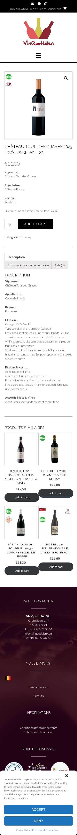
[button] (67, 776)
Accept (38, 809)
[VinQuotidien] (38, 32)
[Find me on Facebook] (39, 3)
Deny (38, 821)
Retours (38, 695)
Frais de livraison (38, 687)
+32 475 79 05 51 (41, 629)
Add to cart (35, 224)
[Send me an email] (32, 3)
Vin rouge (26, 237)
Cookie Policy (23, 830)
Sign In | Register (19, 9)
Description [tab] (16, 257)
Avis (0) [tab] (60, 265)
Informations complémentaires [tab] (28, 265)
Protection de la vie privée (45, 830)
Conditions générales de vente (38, 727)
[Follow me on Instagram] (45, 3)
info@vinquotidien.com (38, 633)
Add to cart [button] (22, 497)
